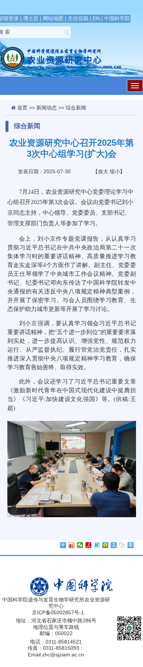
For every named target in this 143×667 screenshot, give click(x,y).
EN (96, 18)
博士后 (30, 18)
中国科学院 (117, 18)
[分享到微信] (80, 545)
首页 (22, 108)
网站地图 (53, 18)
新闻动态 (46, 108)
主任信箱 (78, 18)
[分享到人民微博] (88, 545)
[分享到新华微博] (97, 545)
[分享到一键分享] (114, 545)
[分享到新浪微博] (72, 545)
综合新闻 (76, 108)
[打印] (131, 545)
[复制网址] (122, 545)
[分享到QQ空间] (105, 545)
